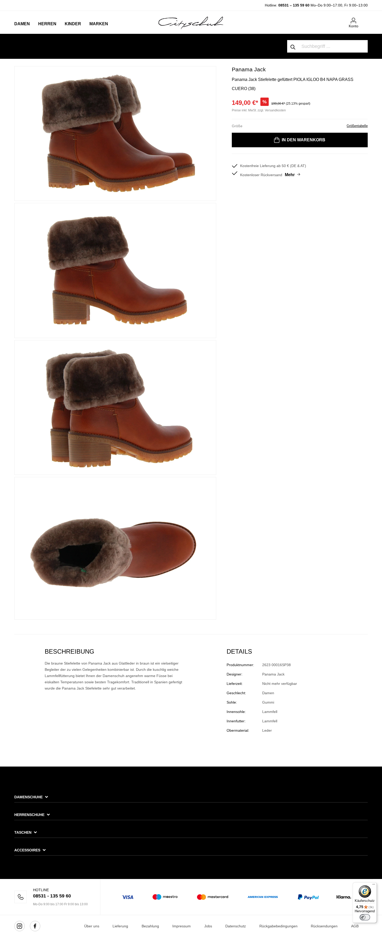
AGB (355, 926)
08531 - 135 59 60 (52, 895)
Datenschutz (235, 926)
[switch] (365, 917)
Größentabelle (357, 126)
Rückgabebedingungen (278, 926)
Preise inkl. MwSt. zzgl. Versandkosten (259, 110)
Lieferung (120, 926)
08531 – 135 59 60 (293, 5)
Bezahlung (150, 926)
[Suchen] (293, 46)
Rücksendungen (324, 926)
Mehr (290, 175)
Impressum (181, 926)
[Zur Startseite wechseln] (191, 23)
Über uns (91, 926)
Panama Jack (249, 69)
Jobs (208, 926)
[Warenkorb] (364, 18)
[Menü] (374, 885)
